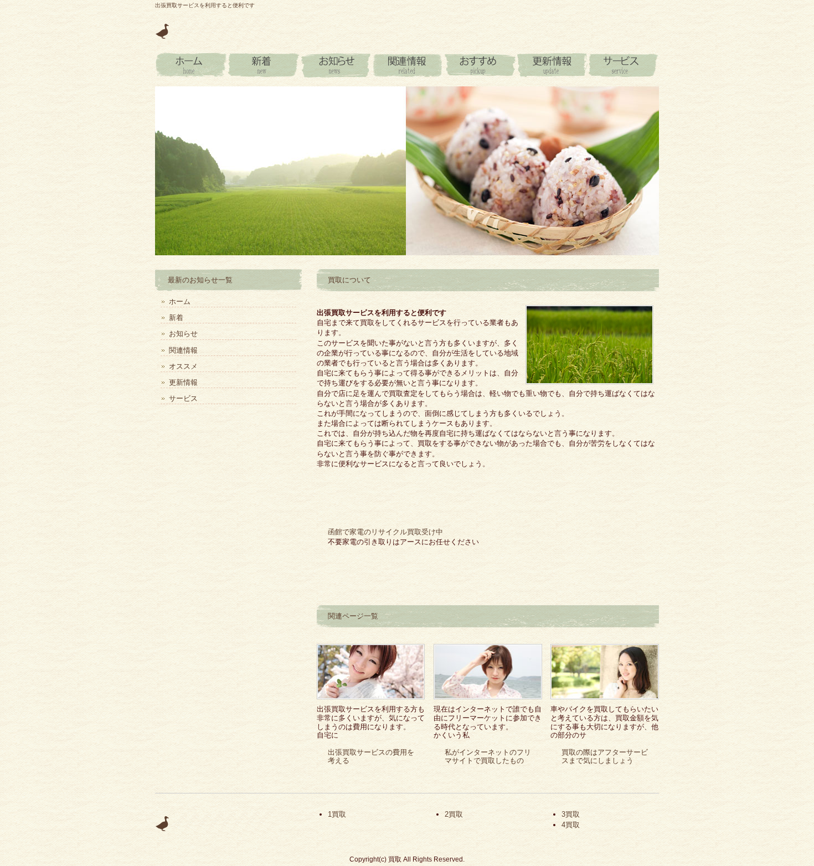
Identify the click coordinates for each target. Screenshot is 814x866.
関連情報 (407, 65)
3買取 (570, 814)
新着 (263, 65)
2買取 (454, 814)
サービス (623, 65)
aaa (191, 65)
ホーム (179, 301)
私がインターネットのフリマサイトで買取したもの (488, 756)
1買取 (337, 814)
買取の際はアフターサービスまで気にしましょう (604, 756)
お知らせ (335, 65)
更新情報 (551, 65)
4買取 (570, 825)
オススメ (479, 65)
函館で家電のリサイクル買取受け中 (385, 532)
